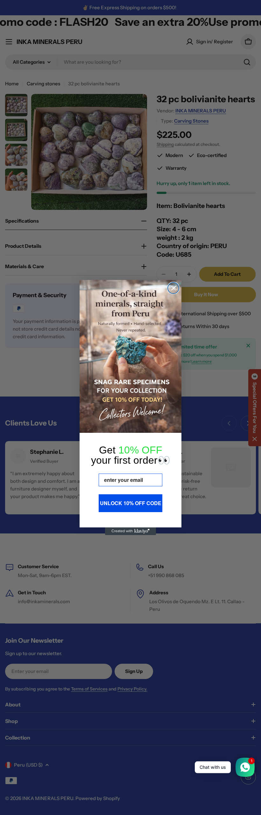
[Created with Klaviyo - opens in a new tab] (130, 531)
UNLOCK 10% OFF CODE (130, 503)
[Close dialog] (173, 288)
